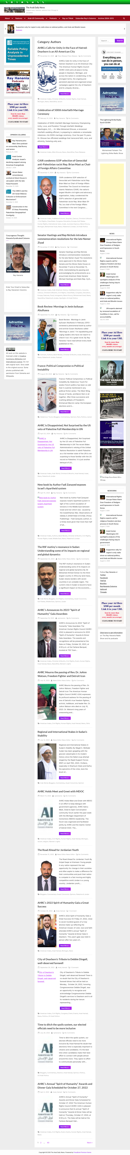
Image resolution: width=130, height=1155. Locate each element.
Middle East (86, 354)
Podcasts (53, 18)
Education (67, 221)
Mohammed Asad (51, 226)
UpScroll (103, 589)
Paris (78, 417)
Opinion (73, 417)
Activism (19, 30)
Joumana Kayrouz (73, 224)
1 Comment (73, 247)
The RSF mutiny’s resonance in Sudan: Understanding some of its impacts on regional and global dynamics (64, 550)
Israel (64, 224)
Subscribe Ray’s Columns (86, 18)
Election (60, 1073)
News (47, 101)
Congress (59, 221)
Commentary (65, 417)
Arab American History (60, 290)
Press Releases (80, 152)
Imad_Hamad (60, 911)
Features (18, 18)
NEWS (111, 234)
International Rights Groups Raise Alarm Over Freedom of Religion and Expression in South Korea (111, 245)
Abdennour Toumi (46, 417)
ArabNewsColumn (58, 218)
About (7, 18)
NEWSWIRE (112, 491)
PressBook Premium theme (82, 1152)
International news (54, 224)
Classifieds (51, 221)
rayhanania (61, 618)
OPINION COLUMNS (18, 135)
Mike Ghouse (56, 152)
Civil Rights (42, 221)
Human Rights (71, 99)
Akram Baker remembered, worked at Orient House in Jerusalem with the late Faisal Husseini (16, 178)
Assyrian (69, 218)
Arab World (56, 473)
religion (45, 841)
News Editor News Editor (66, 559)
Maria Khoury (85, 224)
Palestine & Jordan (69, 226)
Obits (88, 723)
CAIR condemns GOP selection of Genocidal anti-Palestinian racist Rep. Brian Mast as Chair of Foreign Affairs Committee (64, 164)
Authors (50, 354)
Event (77, 661)
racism (60, 101)
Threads (103, 592)
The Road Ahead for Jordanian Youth (58, 849)
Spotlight (62, 298)
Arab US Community (36, 18)
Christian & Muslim (58, 99)
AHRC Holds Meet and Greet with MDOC (61, 791)
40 (48, 1143)
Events (75, 1013)
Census (75, 218)
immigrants (58, 295)
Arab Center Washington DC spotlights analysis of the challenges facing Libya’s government (110, 279)
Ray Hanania (60, 118)
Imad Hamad (81, 99)
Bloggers (57, 417)
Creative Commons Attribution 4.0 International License (16, 359)
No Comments (86, 56)
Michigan (41, 101)
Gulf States (81, 221)
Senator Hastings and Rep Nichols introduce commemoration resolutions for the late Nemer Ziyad (64, 239)
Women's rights (65, 664)
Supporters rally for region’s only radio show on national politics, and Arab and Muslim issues (50, 27)
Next (89, 1143)
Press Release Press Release (67, 56)
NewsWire (53, 101)
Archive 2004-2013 (106, 18)
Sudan (64, 601)
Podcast (59, 357)
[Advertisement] (112, 194)
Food (52, 295)
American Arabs (45, 99)
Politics (83, 417)
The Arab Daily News (35, 7)
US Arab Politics (82, 226)
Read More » (65, 94)
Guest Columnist (80, 599)
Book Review (58, 354)
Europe (73, 221)
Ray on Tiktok (67, 18)
